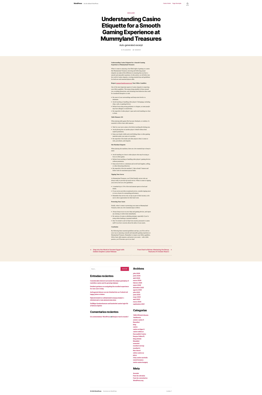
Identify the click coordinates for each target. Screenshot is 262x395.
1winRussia (137, 317)
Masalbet (136, 341)
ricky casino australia (140, 357)
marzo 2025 (137, 302)
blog (134, 324)
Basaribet (136, 322)
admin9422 (128, 50)
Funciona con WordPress (110, 391)
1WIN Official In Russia (140, 315)
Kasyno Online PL (139, 336)
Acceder (136, 373)
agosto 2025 (137, 290)
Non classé (131, 13)
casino (135, 327)
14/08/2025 (138, 50)
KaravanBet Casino (139, 334)
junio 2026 (136, 276)
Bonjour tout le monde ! (120, 317)
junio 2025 (136, 294)
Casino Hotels (167, 3)
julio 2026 (136, 273)
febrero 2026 (137, 283)
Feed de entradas (139, 376)
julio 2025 (136, 292)
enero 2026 (137, 285)
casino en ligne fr (139, 329)
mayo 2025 (137, 297)
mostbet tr (136, 348)
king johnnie (137, 339)
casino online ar (138, 331)
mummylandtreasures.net (124, 83)
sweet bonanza (138, 360)
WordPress (78, 3)
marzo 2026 (137, 280)
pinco (135, 355)
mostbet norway (138, 346)
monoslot (136, 343)
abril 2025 (136, 299)
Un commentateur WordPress (100, 317)
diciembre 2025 (138, 287)
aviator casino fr (138, 320)
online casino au (138, 353)
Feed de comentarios (140, 378)
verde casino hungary (140, 362)
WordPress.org (138, 380)
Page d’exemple (176, 3)
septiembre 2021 (139, 304)
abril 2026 (136, 278)
